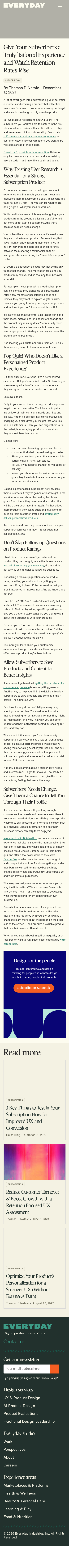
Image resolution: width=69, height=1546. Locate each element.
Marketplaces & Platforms (26, 1486)
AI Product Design (19, 1406)
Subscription (12, 80)
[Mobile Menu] (60, 7)
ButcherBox (10, 859)
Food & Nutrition (18, 1517)
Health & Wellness (20, 1493)
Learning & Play (18, 1509)
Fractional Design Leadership (29, 1422)
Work (8, 1442)
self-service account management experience (30, 136)
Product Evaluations (21, 1414)
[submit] (54, 1369)
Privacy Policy (48, 1378)
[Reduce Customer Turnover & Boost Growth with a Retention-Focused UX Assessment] (34, 1162)
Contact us (14, 1341)
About (9, 1458)
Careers (10, 1465)
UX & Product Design (22, 1398)
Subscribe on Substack (33, 988)
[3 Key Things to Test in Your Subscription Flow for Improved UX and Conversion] (34, 1077)
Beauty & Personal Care (24, 1501)
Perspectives (15, 1450)
